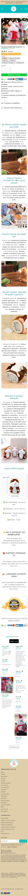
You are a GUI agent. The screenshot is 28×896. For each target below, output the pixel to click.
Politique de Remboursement (7, 822)
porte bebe (3, 791)
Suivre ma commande (6, 850)
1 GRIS (4, 58)
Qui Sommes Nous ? (5, 833)
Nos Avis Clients (4, 809)
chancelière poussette (5, 783)
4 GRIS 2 (12, 60)
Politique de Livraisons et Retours (8, 820)
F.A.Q (2, 831)
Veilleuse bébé (4, 776)
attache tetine (4, 798)
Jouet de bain (4, 789)
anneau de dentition (5, 800)
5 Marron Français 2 (8, 62)
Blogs (2, 806)
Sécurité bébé (4, 796)
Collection (3, 774)
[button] (2, 9)
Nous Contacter (4, 811)
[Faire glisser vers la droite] (26, 31)
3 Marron (5, 60)
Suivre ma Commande (5, 804)
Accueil (2, 772)
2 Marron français (14, 58)
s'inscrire (23, 841)
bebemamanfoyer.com (9, 888)
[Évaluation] (20, 636)
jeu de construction (5, 787)
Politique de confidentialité (6, 824)
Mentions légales (4, 818)
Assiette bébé (4, 802)
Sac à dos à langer (5, 793)
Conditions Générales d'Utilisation (8, 875)
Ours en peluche (4, 785)
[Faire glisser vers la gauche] (3, 31)
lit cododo (3, 778)
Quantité (3, 65)
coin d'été (3, 780)
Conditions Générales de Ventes (8, 829)
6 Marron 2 (20, 62)
